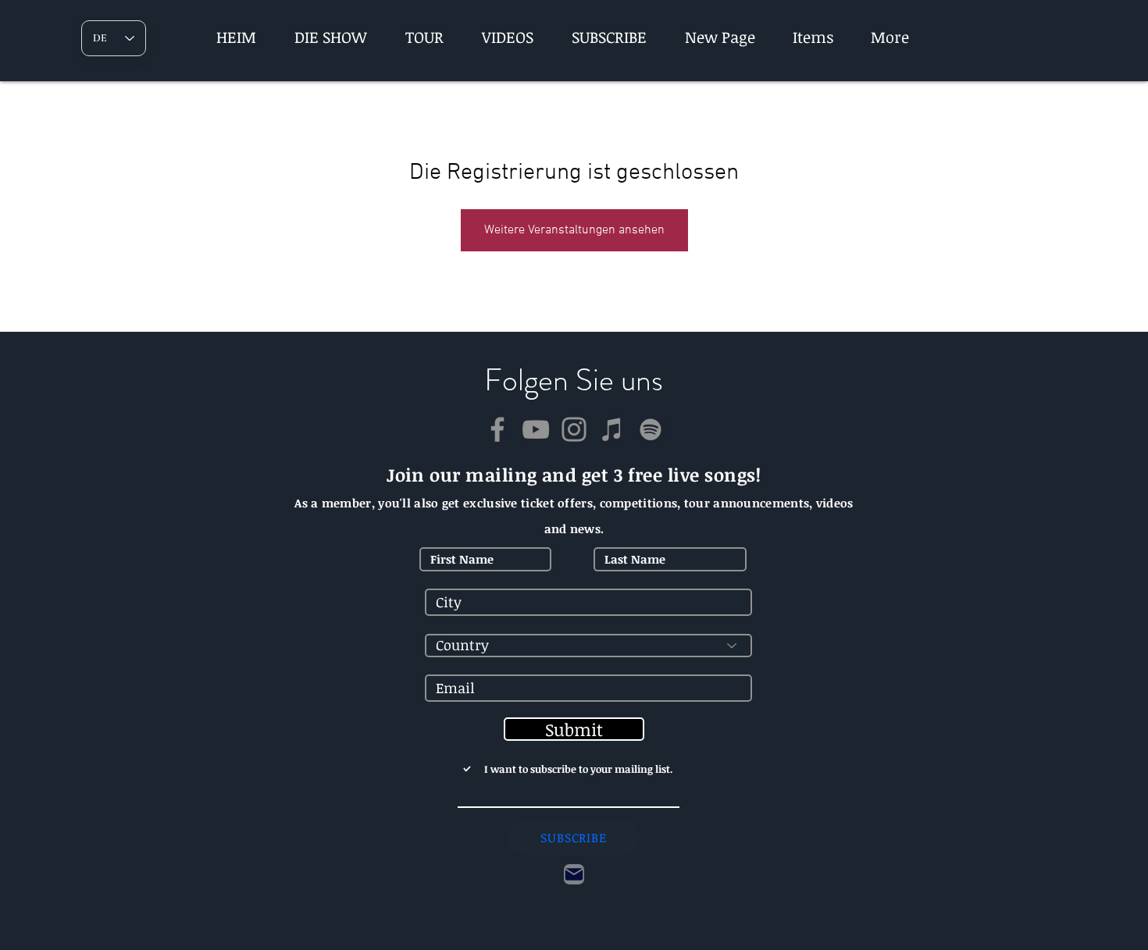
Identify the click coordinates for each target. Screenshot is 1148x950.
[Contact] (574, 874)
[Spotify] (650, 429)
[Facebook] (497, 429)
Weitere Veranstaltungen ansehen (574, 230)
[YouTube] (535, 429)
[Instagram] (574, 429)
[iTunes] (612, 429)
